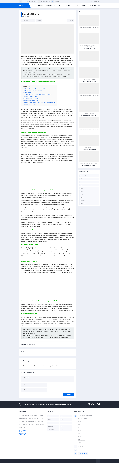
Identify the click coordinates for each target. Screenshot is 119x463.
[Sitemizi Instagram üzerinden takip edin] (95, 1)
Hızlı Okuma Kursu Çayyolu (89, 99)
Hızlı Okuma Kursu (87, 27)
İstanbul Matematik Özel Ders (89, 115)
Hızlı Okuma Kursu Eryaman (89, 133)
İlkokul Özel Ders (22, 433)
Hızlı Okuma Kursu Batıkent (89, 31)
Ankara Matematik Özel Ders (89, 65)
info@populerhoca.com (46, 1)
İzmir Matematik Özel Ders (89, 48)
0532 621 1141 (94, 404)
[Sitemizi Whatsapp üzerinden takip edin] (98, 1)
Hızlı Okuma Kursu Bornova (89, 165)
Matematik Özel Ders (87, 45)
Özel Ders (29, 16)
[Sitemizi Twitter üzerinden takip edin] (93, 1)
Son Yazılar (89, 46)
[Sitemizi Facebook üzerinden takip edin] (91, 1)
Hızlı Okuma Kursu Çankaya (89, 81)
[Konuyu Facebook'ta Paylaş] (68, 20)
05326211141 (57, 1)
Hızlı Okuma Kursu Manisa (89, 149)
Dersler (84, 63)
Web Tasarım (44, 460)
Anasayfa (24, 16)
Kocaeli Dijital (50, 460)
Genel (81, 27)
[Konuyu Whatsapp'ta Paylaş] (72, 20)
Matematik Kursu (22, 430)
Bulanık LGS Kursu (31, 344)
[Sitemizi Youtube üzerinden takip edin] (96, 1)
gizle (28, 86)
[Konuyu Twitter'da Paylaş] (70, 20)
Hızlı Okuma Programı (23, 434)
